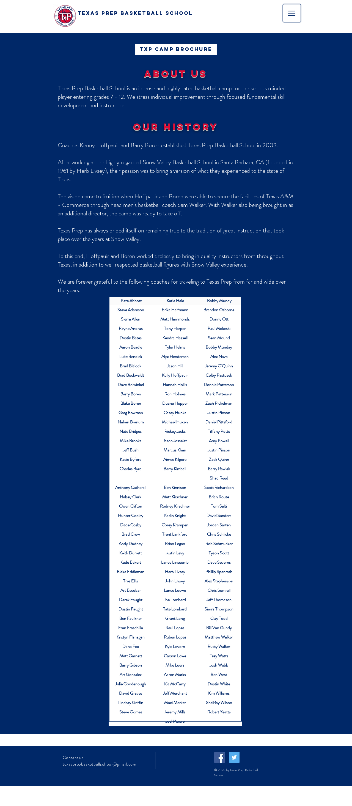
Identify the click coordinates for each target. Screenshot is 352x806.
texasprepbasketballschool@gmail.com (99, 764)
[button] (292, 13)
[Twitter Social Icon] (234, 757)
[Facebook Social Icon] (219, 757)
